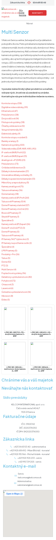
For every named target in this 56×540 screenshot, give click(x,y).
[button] (52, 13)
